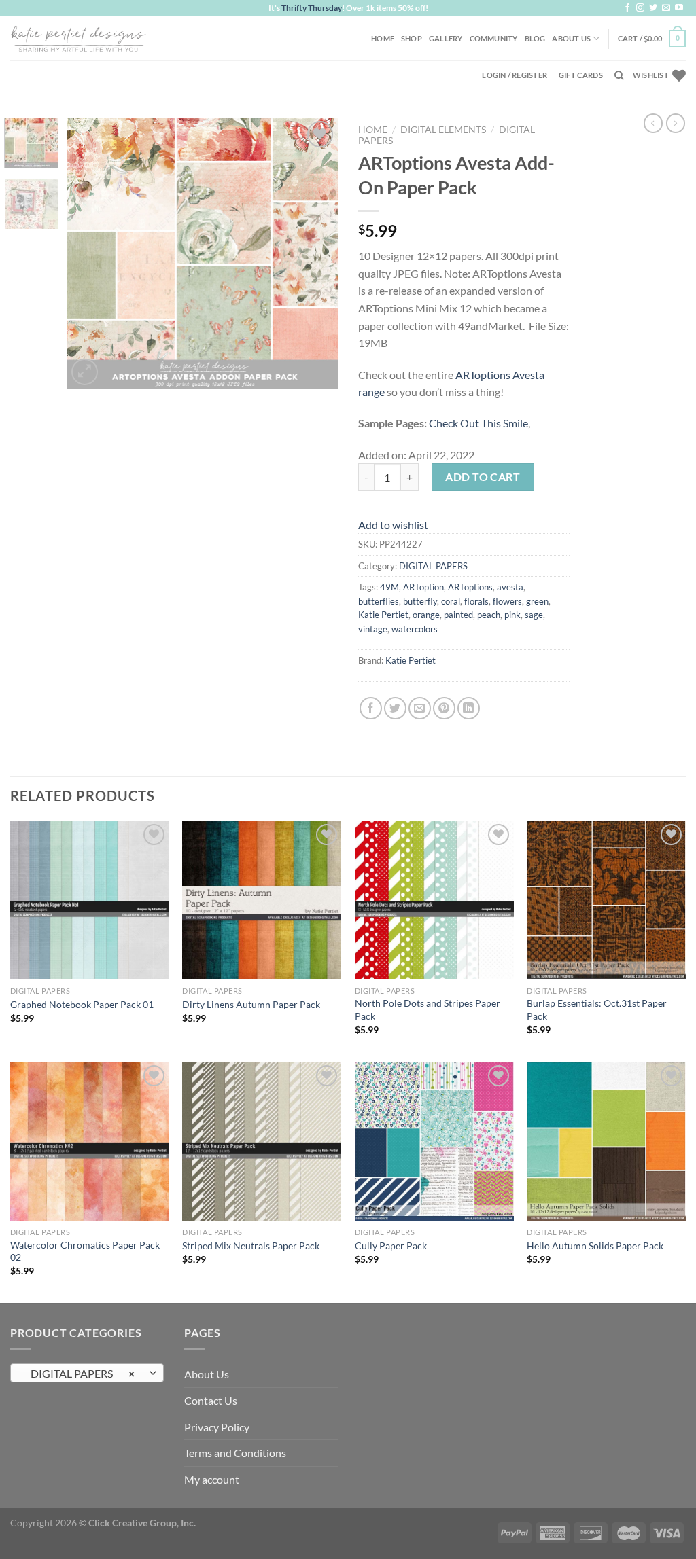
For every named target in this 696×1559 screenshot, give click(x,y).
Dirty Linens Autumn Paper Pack (251, 1004)
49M (389, 586)
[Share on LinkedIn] (468, 708)
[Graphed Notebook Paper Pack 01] (89, 900)
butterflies (378, 601)
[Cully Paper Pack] (434, 1141)
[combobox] (87, 1372)
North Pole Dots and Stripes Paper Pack (427, 1009)
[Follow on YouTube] (679, 8)
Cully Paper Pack (391, 1245)
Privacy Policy (216, 1426)
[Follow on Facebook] (627, 8)
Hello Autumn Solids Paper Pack (595, 1245)
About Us (571, 38)
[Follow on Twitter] (653, 8)
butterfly (420, 601)
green (537, 601)
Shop (411, 38)
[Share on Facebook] (371, 708)
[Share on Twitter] (395, 708)
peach (488, 614)
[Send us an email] (666, 8)
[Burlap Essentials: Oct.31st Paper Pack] (606, 900)
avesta (510, 586)
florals (476, 601)
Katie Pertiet (383, 614)
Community (494, 38)
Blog (535, 38)
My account (211, 1479)
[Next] (315, 253)
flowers (507, 601)
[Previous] (89, 253)
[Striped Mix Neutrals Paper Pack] (261, 1141)
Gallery (446, 38)
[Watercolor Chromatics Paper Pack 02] (89, 1141)
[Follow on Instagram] (640, 8)
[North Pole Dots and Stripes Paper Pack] (434, 900)
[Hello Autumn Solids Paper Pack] (606, 1141)
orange (426, 614)
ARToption (423, 586)
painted (458, 614)
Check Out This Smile (478, 422)
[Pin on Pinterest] (444, 708)
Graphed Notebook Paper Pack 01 (82, 1004)
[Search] (618, 75)
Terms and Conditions (235, 1452)
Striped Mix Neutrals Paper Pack (250, 1245)
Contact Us (210, 1400)
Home (382, 38)
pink (512, 614)
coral (450, 601)
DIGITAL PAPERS (433, 565)
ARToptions (470, 586)
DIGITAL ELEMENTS (443, 129)
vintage (372, 629)
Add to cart (482, 476)
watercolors (415, 629)
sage (534, 614)
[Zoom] (84, 372)
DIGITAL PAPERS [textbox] (79, 1373)
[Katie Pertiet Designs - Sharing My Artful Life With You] (78, 38)
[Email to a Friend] (419, 708)
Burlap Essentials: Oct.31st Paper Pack (597, 1009)
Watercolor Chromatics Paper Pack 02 (85, 1251)
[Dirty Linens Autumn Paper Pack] (261, 900)
